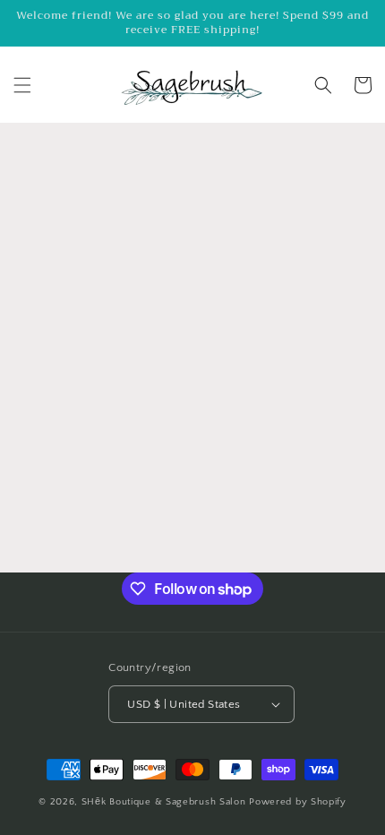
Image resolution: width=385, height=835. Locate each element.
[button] (22, 85)
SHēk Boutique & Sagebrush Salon (165, 801)
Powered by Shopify (297, 801)
